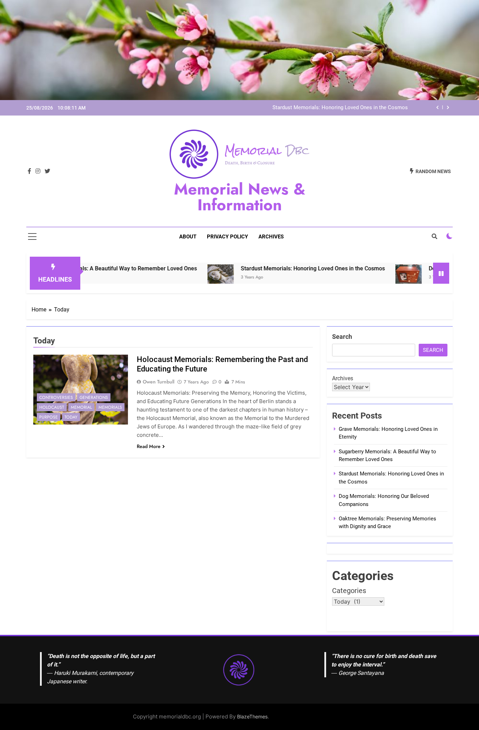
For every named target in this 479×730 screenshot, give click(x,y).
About (187, 237)
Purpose (48, 417)
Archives (271, 237)
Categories (349, 590)
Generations (94, 397)
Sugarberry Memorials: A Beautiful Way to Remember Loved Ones (88, 268)
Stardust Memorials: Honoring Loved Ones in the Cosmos (340, 108)
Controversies (56, 397)
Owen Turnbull (158, 381)
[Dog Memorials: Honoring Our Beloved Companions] (384, 277)
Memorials (110, 407)
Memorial (81, 407)
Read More (149, 446)
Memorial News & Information (239, 197)
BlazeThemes (252, 716)
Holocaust (51, 407)
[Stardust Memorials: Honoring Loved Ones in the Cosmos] (196, 277)
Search (342, 336)
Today (71, 417)
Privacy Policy (227, 237)
